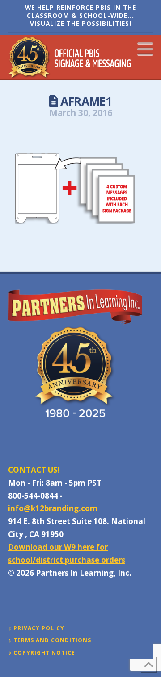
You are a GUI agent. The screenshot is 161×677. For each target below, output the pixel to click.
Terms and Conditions (52, 640)
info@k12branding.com (52, 508)
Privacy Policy (38, 628)
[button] (145, 49)
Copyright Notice (44, 653)
